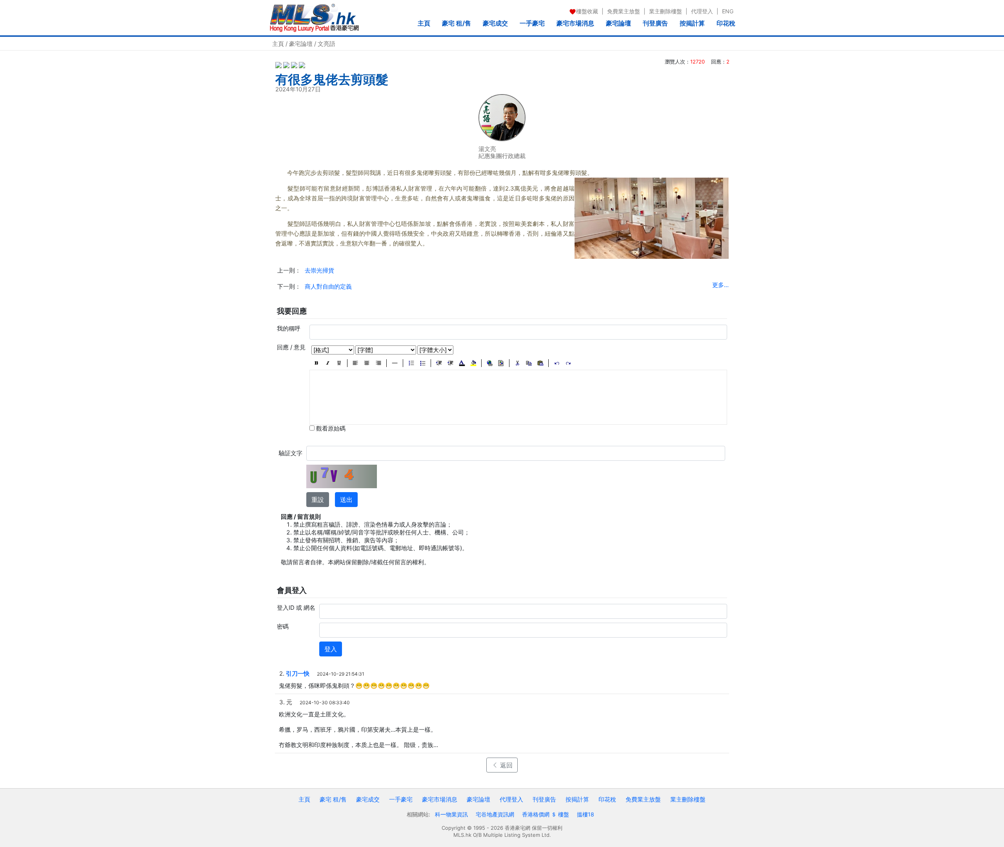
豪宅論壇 (618, 23)
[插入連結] (490, 363)
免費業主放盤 (623, 11)
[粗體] (316, 363)
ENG (727, 11)
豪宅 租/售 (456, 23)
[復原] (557, 363)
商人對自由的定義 (328, 286)
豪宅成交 (495, 23)
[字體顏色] (462, 363)
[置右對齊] (378, 363)
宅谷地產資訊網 (495, 814)
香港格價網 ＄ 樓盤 (545, 814)
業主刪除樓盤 (665, 11)
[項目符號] (422, 363)
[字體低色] (473, 363)
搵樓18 (585, 814)
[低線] (339, 363)
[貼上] (540, 363)
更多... (720, 285)
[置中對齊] (367, 363)
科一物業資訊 (451, 814)
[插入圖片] (501, 363)
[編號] (411, 363)
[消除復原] (568, 363)
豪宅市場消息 (575, 23)
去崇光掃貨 (319, 270)
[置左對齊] (355, 363)
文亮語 (326, 43)
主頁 (424, 23)
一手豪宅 (532, 23)
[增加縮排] (450, 363)
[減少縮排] (439, 363)
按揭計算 (692, 23)
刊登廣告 (655, 23)
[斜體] (328, 363)
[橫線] (395, 363)
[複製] (529, 363)
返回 (505, 765)
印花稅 (726, 23)
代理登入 (702, 11)
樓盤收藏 (587, 11)
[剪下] (517, 363)
